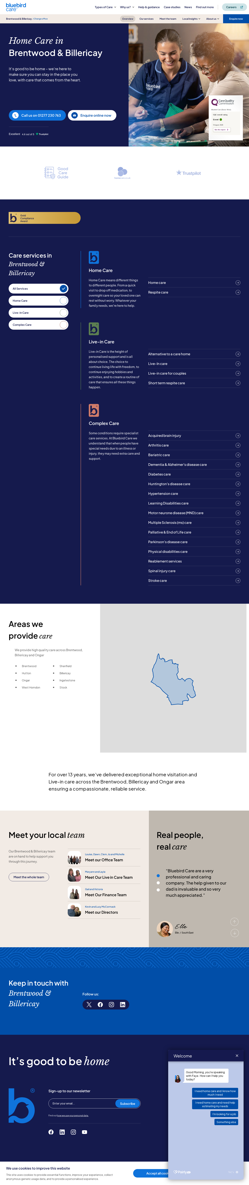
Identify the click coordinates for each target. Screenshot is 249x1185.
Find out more (205, 7)
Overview (127, 18)
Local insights (190, 18)
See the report (220, 130)
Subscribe (127, 1103)
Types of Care (104, 7)
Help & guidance (149, 7)
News (188, 7)
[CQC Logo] (222, 105)
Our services (146, 18)
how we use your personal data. (73, 1115)
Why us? (125, 7)
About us (211, 18)
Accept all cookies (159, 1173)
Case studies (172, 7)
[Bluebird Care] (16, 10)
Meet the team (168, 18)
